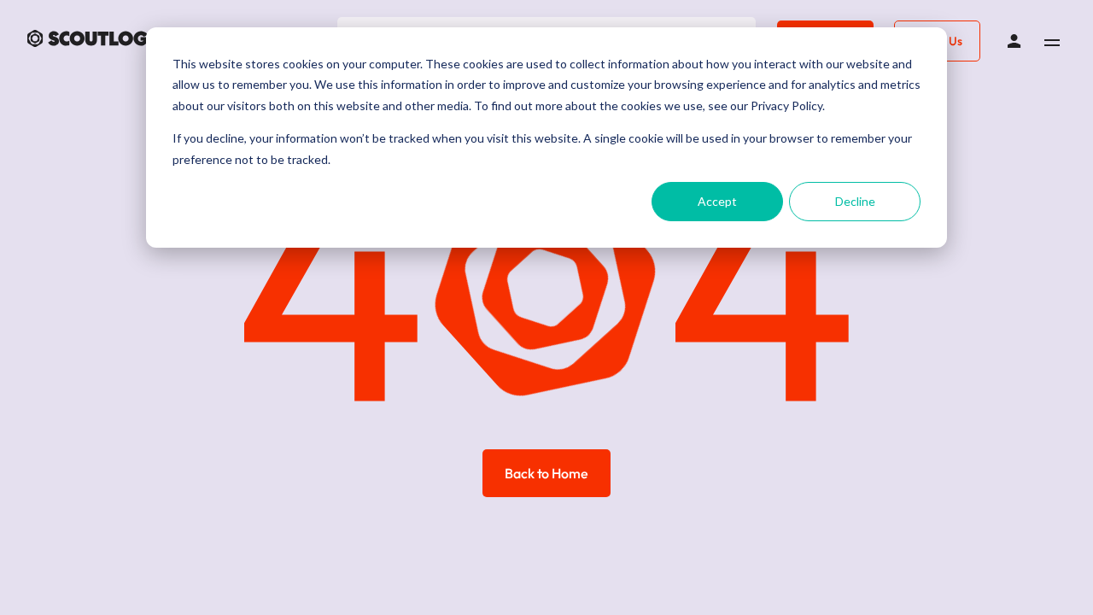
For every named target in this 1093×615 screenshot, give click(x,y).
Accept (717, 201)
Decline (855, 201)
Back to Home (546, 473)
